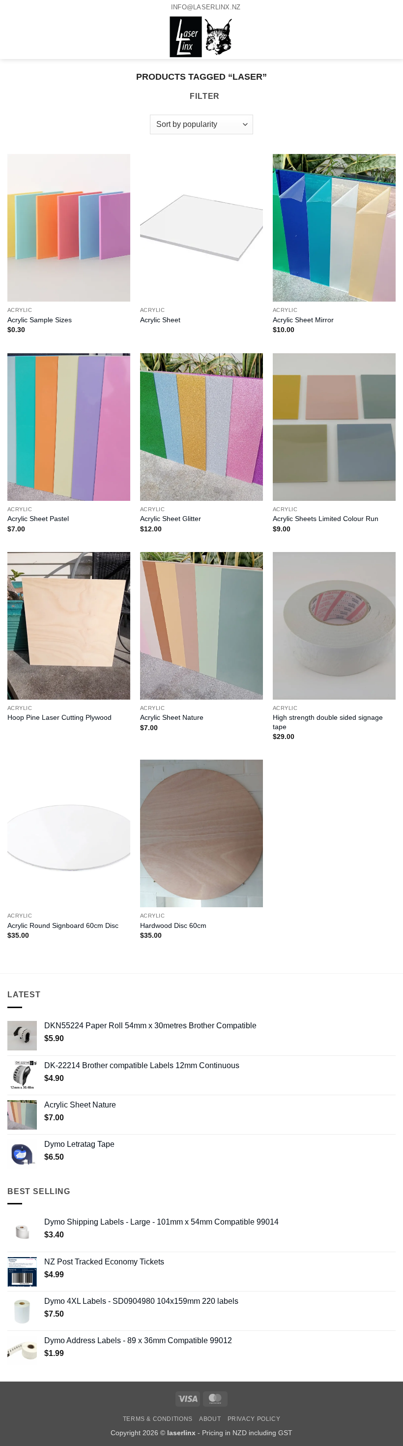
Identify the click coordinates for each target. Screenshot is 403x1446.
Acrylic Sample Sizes (39, 320)
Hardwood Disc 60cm (173, 925)
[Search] (29, 37)
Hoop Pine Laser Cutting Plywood (59, 717)
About (210, 1418)
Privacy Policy (254, 1418)
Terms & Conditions (158, 1418)
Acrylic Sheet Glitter (170, 519)
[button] (13, 37)
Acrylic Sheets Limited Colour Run (325, 519)
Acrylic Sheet (160, 320)
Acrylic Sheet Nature (171, 717)
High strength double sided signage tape (328, 722)
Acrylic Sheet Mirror (303, 320)
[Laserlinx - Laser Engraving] (202, 37)
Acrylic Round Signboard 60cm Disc (62, 925)
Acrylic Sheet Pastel (38, 519)
